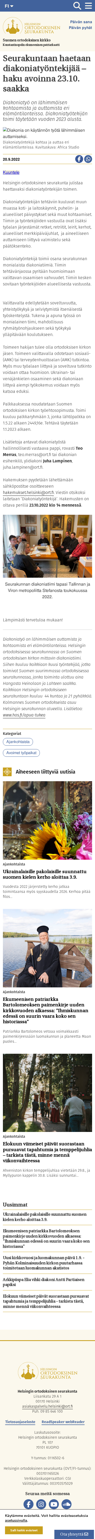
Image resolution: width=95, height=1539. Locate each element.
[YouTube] (54, 1504)
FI (7, 6)
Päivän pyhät (80, 27)
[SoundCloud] (66, 1504)
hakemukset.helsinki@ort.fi (28, 492)
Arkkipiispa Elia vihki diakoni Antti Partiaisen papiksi (43, 1282)
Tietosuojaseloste (20, 1421)
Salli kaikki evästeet (23, 1530)
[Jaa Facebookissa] (79, 159)
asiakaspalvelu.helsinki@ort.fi (47, 1406)
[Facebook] (28, 1504)
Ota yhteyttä (72, 1535)
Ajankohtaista (18, 742)
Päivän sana (81, 22)
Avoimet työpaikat (21, 753)
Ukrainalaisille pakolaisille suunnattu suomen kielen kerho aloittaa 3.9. (45, 1217)
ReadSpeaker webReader (63, 1421)
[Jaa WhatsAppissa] (88, 159)
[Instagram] (41, 1504)
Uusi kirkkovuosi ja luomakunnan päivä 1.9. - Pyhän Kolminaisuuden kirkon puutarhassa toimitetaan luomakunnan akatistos (43, 1263)
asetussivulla (16, 1520)
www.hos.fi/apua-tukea (24, 715)
